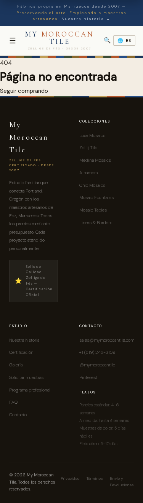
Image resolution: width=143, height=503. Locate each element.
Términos (95, 478)
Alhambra (88, 173)
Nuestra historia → (86, 18)
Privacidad (70, 478)
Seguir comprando (24, 91)
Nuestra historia (24, 340)
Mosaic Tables (93, 210)
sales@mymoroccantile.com (106, 340)
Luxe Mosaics (92, 135)
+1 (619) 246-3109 (97, 352)
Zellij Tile (88, 148)
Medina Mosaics (95, 160)
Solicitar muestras (26, 377)
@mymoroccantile (97, 365)
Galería (15, 365)
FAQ (13, 402)
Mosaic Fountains (96, 197)
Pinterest (88, 377)
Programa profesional (29, 390)
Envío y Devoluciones (122, 481)
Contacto (18, 415)
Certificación (21, 352)
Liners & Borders (95, 223)
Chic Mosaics (92, 185)
